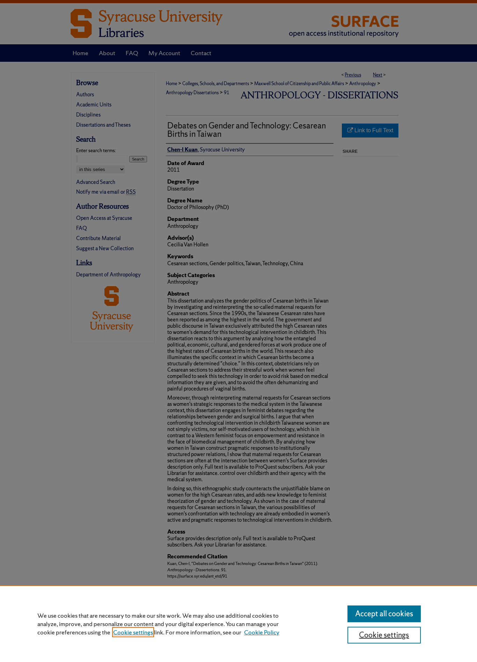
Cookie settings (133, 632)
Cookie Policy (261, 632)
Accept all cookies (384, 614)
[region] (238, 623)
